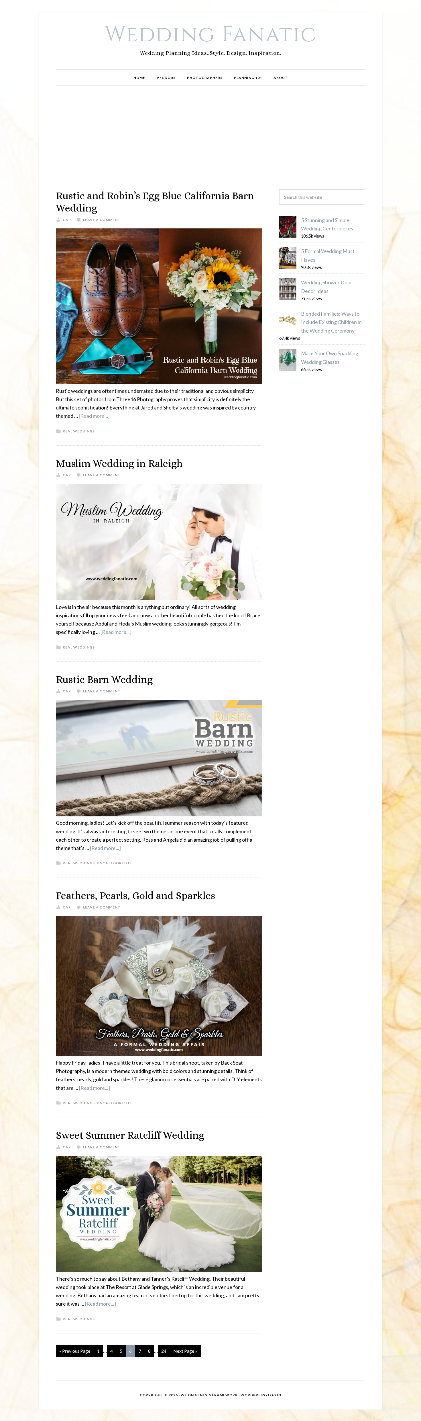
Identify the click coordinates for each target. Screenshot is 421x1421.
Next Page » (185, 1351)
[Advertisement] (210, 138)
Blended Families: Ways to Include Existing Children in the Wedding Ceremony (331, 322)
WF (184, 1395)
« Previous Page (74, 1351)
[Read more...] (94, 416)
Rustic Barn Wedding (104, 679)
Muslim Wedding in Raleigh (119, 463)
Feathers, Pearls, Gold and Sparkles (135, 895)
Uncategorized (114, 863)
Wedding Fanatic (211, 34)
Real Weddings (79, 431)
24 (163, 1351)
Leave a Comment (102, 220)
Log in (274, 1395)
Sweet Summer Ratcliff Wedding (130, 1135)
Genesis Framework (216, 1395)
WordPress (253, 1395)
